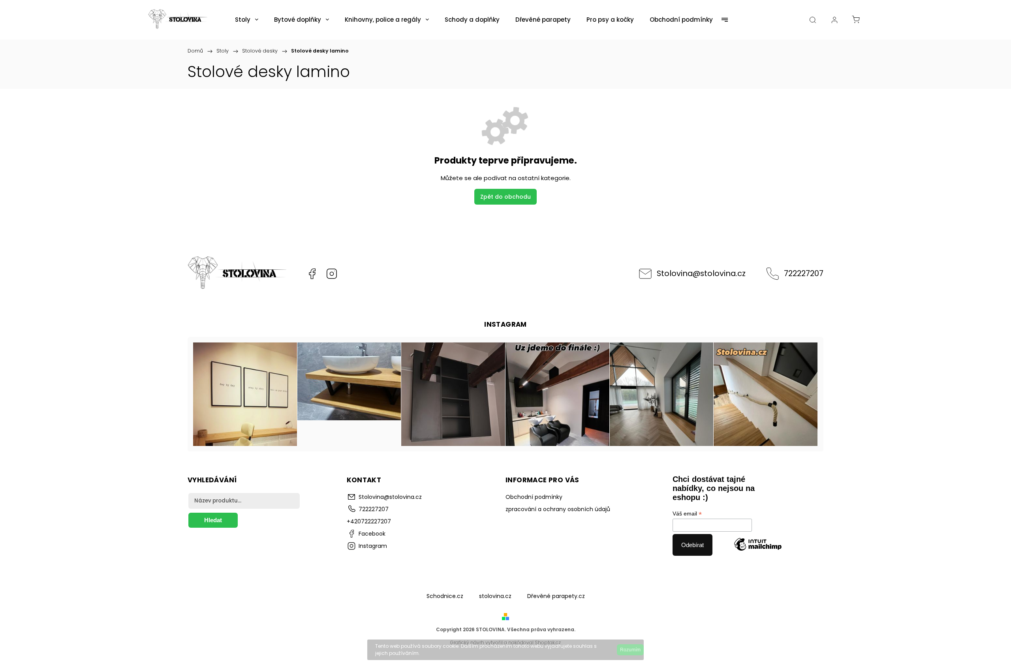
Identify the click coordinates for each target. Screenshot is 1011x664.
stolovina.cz (495, 596)
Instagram (332, 274)
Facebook (312, 274)
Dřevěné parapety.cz (556, 596)
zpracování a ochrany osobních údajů (558, 509)
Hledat (213, 520)
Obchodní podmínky (534, 497)
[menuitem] (246, 20)
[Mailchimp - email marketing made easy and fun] (757, 544)
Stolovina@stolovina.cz (701, 273)
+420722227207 (369, 521)
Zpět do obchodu (505, 197)
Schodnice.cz (445, 596)
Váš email (687, 513)
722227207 (803, 273)
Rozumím (630, 650)
